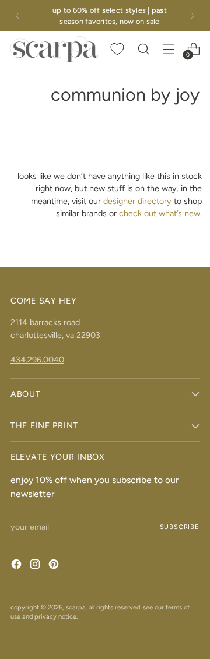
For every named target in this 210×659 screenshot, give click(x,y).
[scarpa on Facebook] (17, 565)
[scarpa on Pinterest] (55, 565)
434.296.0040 (37, 359)
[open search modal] (143, 49)
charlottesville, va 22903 (55, 335)
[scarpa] (54, 49)
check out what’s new (159, 213)
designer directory (137, 201)
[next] (192, 15)
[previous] (17, 15)
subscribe (180, 527)
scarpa (76, 607)
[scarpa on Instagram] (36, 565)
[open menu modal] (168, 49)
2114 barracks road (45, 322)
